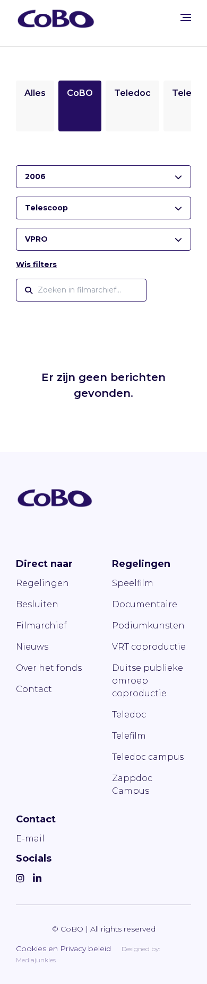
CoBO (80, 93)
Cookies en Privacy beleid (63, 948)
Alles (35, 93)
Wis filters (36, 264)
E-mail (30, 839)
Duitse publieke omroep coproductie (147, 680)
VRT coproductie (149, 647)
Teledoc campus (148, 757)
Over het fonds (49, 668)
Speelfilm (132, 583)
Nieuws (32, 647)
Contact (34, 689)
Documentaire (144, 604)
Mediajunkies (36, 960)
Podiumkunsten (148, 625)
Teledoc (132, 93)
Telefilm (129, 736)
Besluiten (37, 604)
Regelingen (42, 583)
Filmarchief (41, 625)
